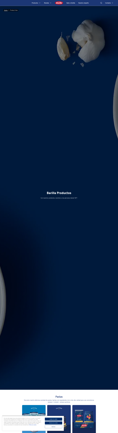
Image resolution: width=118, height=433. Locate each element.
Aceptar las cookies (53, 419)
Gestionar (53, 426)
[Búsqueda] (101, 3)
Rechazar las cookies (53, 422)
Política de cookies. (33, 424)
